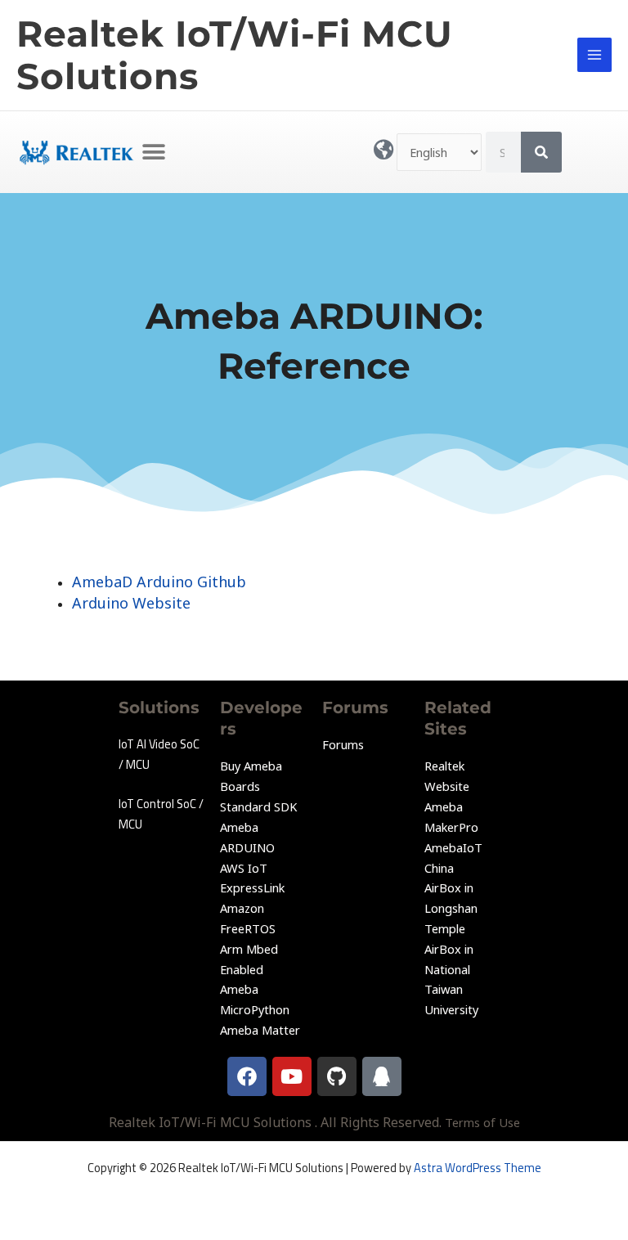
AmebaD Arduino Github (159, 581)
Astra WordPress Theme (477, 1167)
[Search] (541, 152)
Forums (343, 744)
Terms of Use (482, 1122)
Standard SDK (258, 806)
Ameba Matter (260, 1030)
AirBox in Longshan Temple (451, 908)
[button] (154, 151)
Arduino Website (131, 603)
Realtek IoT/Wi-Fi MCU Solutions (234, 55)
